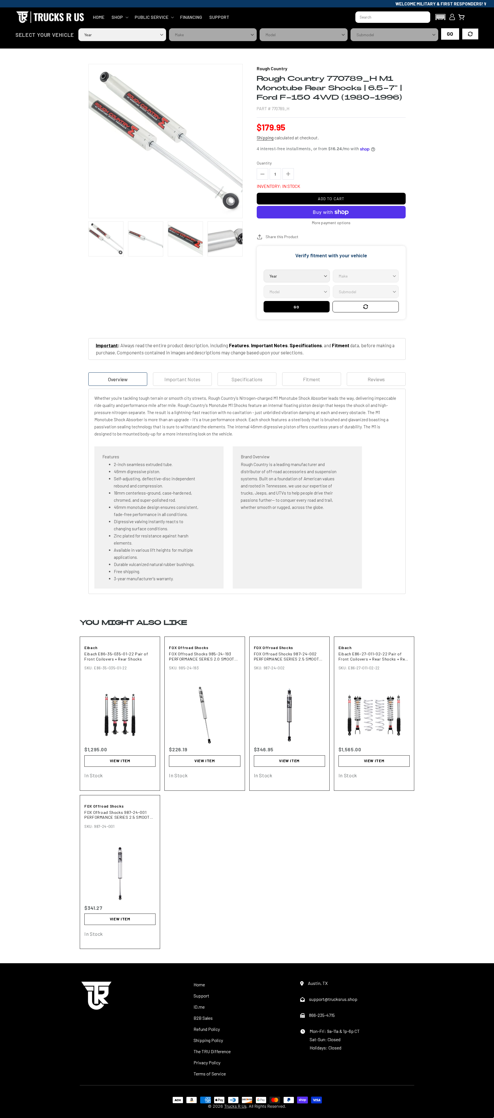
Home (199, 984)
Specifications (247, 379)
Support (201, 995)
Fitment (311, 379)
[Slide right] (239, 239)
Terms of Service (210, 1073)
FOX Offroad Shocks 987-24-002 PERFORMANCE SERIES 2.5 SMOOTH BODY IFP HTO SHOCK (288, 656)
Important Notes (182, 379)
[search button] (423, 17)
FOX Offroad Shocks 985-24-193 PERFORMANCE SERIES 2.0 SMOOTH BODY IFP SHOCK (203, 656)
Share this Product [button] (282, 236)
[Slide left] (91, 239)
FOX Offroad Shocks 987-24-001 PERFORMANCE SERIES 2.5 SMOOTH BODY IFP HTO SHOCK (118, 815)
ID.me (199, 1006)
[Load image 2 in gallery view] (145, 238)
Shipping (265, 137)
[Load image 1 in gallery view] (106, 238)
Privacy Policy (207, 1062)
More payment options (331, 222)
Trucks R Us (235, 1106)
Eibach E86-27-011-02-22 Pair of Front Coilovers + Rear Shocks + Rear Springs (373, 656)
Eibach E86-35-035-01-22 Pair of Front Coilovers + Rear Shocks (116, 656)
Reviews (376, 379)
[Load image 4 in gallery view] (225, 238)
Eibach (90, 647)
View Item (120, 760)
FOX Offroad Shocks (188, 647)
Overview (117, 379)
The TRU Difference (212, 1051)
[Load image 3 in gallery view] (185, 238)
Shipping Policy (208, 1040)
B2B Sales (203, 1018)
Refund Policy (207, 1029)
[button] (119, 17)
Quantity (264, 162)
